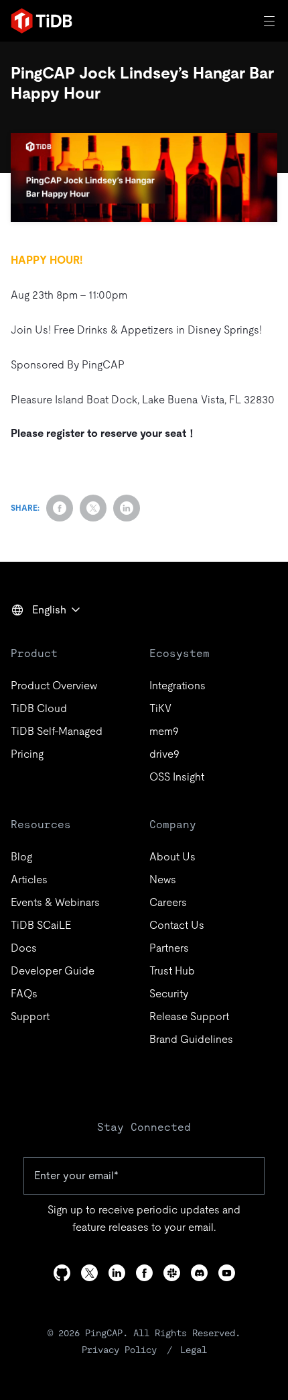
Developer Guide (52, 970)
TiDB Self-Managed (56, 731)
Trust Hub (172, 970)
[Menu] (270, 20)
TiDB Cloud (39, 708)
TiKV (160, 708)
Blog (21, 856)
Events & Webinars (55, 902)
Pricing (27, 754)
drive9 (164, 754)
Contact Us (176, 925)
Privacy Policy (119, 1349)
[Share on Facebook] (59, 508)
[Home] (41, 21)
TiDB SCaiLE (41, 925)
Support (30, 1016)
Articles (29, 879)
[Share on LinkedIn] (126, 508)
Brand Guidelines (191, 1039)
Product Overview (54, 685)
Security (168, 993)
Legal (193, 1349)
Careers (168, 902)
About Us (172, 856)
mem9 (164, 731)
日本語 (36, 639)
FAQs (24, 993)
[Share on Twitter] (93, 508)
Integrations (177, 685)
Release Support (189, 1016)
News (162, 879)
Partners (169, 948)
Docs (24, 948)
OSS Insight (176, 776)
